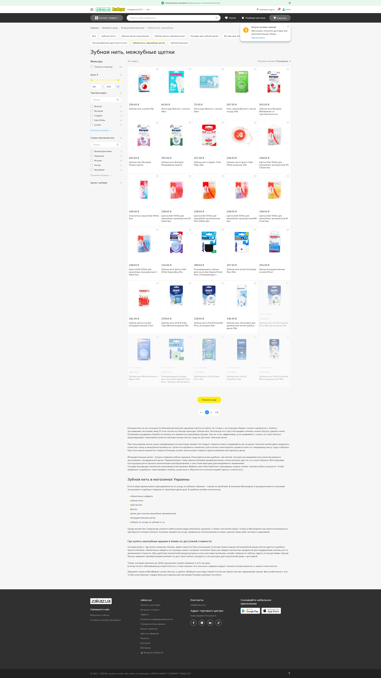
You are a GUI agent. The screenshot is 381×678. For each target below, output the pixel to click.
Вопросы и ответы (99, 615)
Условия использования (152, 624)
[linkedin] (210, 623)
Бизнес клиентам (149, 628)
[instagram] (202, 623)
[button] (265, 9)
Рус (148, 9)
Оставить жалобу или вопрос (105, 620)
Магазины (145, 647)
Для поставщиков (149, 633)
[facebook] (193, 623)
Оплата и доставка (150, 605)
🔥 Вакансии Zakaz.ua (151, 652)
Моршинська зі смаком (199, 3)
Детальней (215, 3)
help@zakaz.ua (198, 605)
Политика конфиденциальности (156, 619)
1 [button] (207, 412)
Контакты (145, 643)
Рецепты (144, 638)
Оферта (144, 614)
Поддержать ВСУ (135, 9)
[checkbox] (91, 66)
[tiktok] (218, 623)
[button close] (289, 3)
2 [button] (211, 412)
